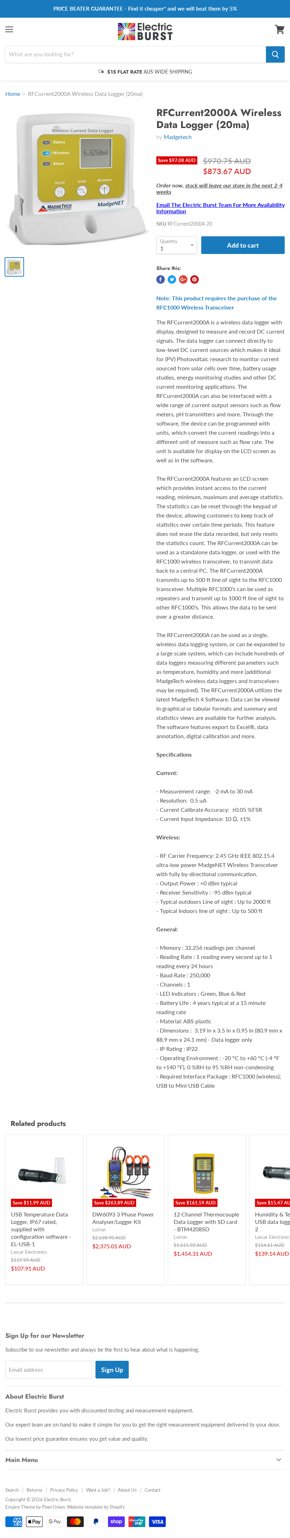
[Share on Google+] (183, 279)
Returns (34, 1490)
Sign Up (112, 1370)
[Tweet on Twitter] (172, 279)
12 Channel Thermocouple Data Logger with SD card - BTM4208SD (206, 1221)
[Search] (275, 54)
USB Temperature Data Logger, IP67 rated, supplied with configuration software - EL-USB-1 (41, 1229)
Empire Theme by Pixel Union (35, 1507)
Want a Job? (98, 1490)
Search (12, 1490)
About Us (127, 1490)
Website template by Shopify (96, 1507)
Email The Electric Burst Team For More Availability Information (220, 207)
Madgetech (178, 136)
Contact (153, 1490)
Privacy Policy (64, 1490)
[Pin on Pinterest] (194, 279)
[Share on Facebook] (160, 279)
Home (12, 94)
